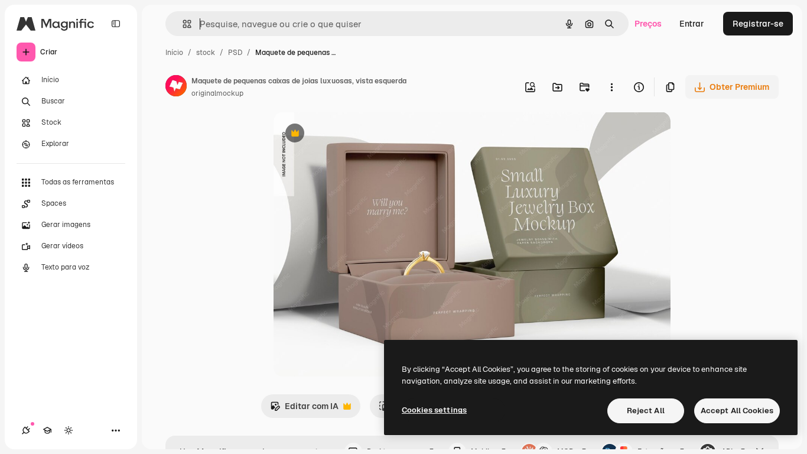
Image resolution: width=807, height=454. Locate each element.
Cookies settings (434, 410)
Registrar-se (758, 23)
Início (174, 52)
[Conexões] (26, 430)
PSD (235, 52)
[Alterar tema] (68, 430)
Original (349, 134)
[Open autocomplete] (182, 24)
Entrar (691, 23)
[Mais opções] (611, 87)
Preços (648, 23)
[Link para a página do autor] (176, 87)
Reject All (646, 411)
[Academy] (47, 430)
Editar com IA (304, 409)
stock (205, 52)
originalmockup (217, 93)
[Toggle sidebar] (115, 23)
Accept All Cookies (737, 411)
